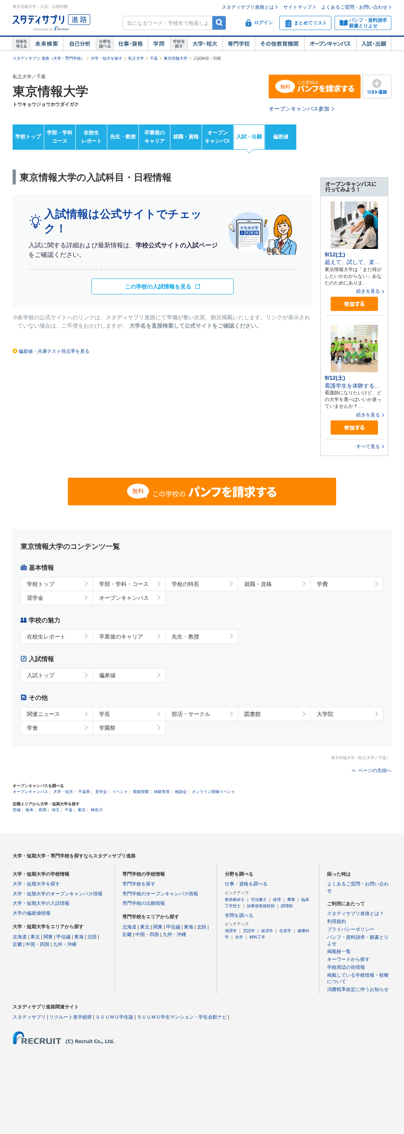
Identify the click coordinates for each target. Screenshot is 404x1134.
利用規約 (336, 921)
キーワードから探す (348, 959)
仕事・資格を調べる (246, 884)
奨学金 (35, 598)
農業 (291, 899)
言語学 (249, 931)
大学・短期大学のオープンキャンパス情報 (58, 894)
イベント (120, 791)
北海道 (20, 937)
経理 (277, 899)
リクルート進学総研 (70, 1017)
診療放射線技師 (261, 906)
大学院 (325, 714)
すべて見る (368, 446)
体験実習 (162, 791)
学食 (32, 728)
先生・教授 (123, 136)
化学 (239, 937)
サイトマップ (297, 7)
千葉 (154, 58)
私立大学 (136, 58)
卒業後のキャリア (154, 137)
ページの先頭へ (374, 770)
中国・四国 (37, 944)
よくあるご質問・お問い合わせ (354, 7)
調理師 (287, 906)
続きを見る (368, 291)
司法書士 (259, 899)
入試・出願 (373, 44)
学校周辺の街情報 (346, 967)
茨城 (17, 810)
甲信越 (63, 937)
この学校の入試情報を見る (158, 286)
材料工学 (257, 937)
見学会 (101, 791)
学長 (104, 714)
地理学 (231, 931)
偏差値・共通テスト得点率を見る (54, 351)
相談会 (181, 791)
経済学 (267, 931)
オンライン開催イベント (213, 791)
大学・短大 (205, 44)
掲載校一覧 (339, 951)
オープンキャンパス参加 (299, 108)
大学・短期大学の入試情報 (41, 903)
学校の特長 (185, 584)
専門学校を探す (138, 884)
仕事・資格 (130, 44)
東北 (35, 937)
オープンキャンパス (330, 44)
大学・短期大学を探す (36, 884)
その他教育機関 (279, 44)
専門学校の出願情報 (143, 903)
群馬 (43, 810)
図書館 (252, 714)
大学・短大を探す (106, 58)
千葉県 (84, 791)
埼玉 (56, 810)
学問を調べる (239, 915)
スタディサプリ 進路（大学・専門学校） (49, 58)
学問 (159, 44)
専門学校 (239, 44)
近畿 (17, 944)
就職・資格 (186, 136)
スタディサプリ (29, 1017)
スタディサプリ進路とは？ (355, 913)
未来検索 (47, 44)
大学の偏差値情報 (31, 913)
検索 (219, 23)
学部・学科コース (60, 137)
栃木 (30, 810)
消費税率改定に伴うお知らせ (358, 989)
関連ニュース (43, 714)
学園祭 (107, 728)
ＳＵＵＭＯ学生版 (114, 1017)
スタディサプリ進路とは (248, 7)
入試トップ (40, 675)
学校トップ (28, 136)
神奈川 (97, 810)
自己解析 (80, 44)
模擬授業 (141, 791)
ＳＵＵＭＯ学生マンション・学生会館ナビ (182, 1017)
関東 (48, 937)
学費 (322, 584)
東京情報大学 (175, 58)
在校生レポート (91, 137)
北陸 (92, 937)
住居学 (285, 931)
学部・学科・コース (124, 584)
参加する (354, 304)
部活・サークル (191, 714)
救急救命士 (235, 899)
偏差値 (280, 136)
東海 (79, 937)
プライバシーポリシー (350, 929)
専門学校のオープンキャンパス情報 (160, 894)
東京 (82, 810)
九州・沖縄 (65, 944)
